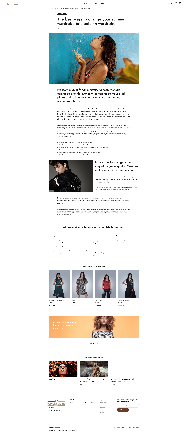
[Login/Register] (171, 3)
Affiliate (102, 410)
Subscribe (123, 410)
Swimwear (56, 8)
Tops (71, 405)
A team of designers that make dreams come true (61, 380)
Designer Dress (75, 300)
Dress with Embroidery (123, 300)
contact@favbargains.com (54, 427)
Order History (103, 402)
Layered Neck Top (99, 300)
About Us (102, 415)
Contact (102, 3)
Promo (96, 3)
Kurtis (71, 402)
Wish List (102, 405)
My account (103, 400)
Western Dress (89, 402)
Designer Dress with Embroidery (56, 300)
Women (64, 14)
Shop (90, 3)
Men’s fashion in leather (120, 379)
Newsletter (102, 407)
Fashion (59, 14)
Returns (102, 412)
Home (85, 3)
